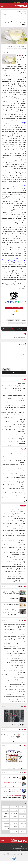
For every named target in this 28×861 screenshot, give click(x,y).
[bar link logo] (3, 2)
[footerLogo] (18, 840)
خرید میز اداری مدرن (6, 827)
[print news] (2, 15)
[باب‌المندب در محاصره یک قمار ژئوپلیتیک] (24, 735)
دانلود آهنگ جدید (14, 813)
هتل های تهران (23, 820)
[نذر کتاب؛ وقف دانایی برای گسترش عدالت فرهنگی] (24, 791)
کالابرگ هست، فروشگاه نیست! (14, 595)
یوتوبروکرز (15, 807)
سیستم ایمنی (10, 320)
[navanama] (25, 2)
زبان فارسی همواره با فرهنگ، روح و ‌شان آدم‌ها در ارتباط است (11, 778)
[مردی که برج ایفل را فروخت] (22, 599)
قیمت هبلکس (23, 826)
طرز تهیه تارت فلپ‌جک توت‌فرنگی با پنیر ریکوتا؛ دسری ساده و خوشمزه (14, 500)
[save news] (7, 15)
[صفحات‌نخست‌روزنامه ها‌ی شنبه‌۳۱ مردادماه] (14, 756)
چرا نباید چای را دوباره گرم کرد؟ (19, 337)
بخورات (8, 810)
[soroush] (5, 302)
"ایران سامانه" (19, 850)
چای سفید (16, 323)
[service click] (15, 2)
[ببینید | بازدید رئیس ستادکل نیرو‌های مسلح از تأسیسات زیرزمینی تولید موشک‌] (14, 716)
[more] (3, 586)
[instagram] (8, 854)
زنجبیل (10, 323)
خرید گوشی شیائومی (24, 811)
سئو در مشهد (7, 813)
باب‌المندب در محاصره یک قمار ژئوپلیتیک (13, 734)
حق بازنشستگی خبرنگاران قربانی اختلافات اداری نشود (12, 786)
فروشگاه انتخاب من (5, 816)
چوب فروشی (23, 807)
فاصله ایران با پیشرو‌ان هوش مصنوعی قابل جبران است (12, 797)
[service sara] (22, 2)
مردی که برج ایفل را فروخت (14, 598)
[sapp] (22, 854)
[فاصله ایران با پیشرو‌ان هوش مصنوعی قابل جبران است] (24, 797)
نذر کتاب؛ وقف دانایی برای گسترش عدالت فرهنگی (12, 791)
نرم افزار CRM (23, 816)
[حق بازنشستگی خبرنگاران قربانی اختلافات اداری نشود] (24, 784)
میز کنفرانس (15, 831)
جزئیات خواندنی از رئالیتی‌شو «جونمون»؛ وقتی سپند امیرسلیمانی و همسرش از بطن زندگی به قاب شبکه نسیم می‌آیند (10, 614)
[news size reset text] (5, 52)
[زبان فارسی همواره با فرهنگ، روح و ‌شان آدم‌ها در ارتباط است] (24, 778)
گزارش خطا (13, 311)
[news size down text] (7, 52)
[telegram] (16, 302)
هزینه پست (15, 810)
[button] (16, 741)
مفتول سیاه (15, 823)
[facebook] (11, 302)
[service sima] (18, 2)
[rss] (5, 854)
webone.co (15, 816)
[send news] (5, 15)
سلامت (24, 11)
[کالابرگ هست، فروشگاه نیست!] (22, 593)
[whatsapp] (18, 302)
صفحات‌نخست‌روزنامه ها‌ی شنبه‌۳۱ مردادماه (18, 765)
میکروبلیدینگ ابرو (6, 820)
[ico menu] (2, 6)
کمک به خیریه (15, 820)
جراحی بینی (7, 807)
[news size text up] (2, 52)
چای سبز (17, 320)
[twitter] (13, 302)
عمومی (19, 11)
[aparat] (19, 854)
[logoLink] (21, 5)
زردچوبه (23, 323)
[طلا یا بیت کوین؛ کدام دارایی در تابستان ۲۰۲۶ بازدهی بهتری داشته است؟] (22, 605)
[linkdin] (8, 302)
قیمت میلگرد (23, 831)
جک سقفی (15, 826)
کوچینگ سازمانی (6, 823)
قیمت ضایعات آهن (22, 823)
